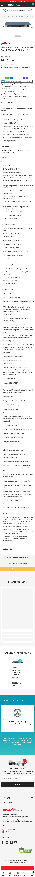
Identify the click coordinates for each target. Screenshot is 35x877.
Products (10, 16)
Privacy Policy (28, 773)
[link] (17, 636)
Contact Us (9, 832)
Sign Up (17, 784)
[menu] (2, 5)
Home (3, 16)
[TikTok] (11, 842)
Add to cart (17, 868)
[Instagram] (7, 842)
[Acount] (27, 5)
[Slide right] (31, 10)
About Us (5, 826)
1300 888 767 (10, 830)
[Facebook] (2, 842)
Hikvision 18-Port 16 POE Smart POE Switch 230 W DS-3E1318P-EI (17, 672)
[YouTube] (15, 842)
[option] (17, 24)
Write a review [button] (17, 569)
